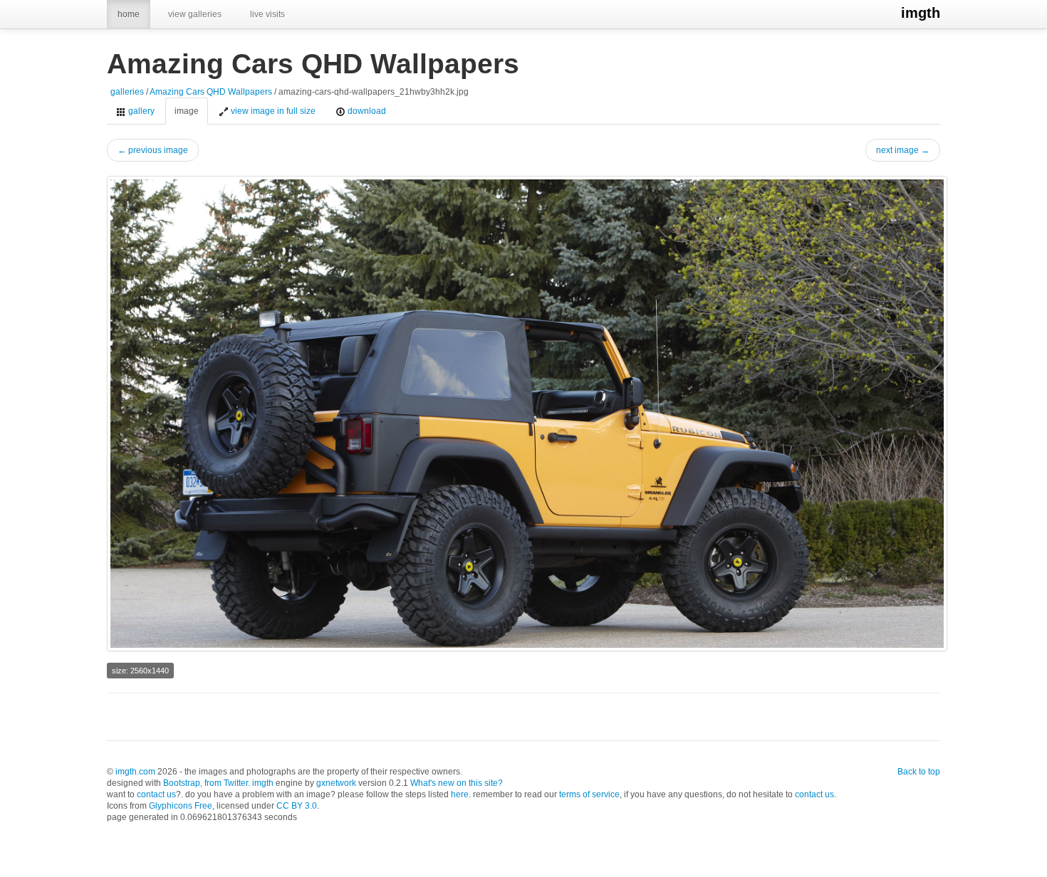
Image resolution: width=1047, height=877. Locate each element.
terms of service (589, 794)
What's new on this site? (456, 783)
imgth (920, 13)
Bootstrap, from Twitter (205, 783)
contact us (156, 794)
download (365, 111)
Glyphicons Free (180, 806)
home (129, 14)
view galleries (195, 14)
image (186, 111)
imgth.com (135, 772)
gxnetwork (336, 783)
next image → (902, 150)
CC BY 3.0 (296, 806)
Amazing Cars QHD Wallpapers (211, 92)
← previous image (153, 150)
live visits (267, 14)
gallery (140, 111)
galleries (127, 92)
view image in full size (272, 111)
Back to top (918, 772)
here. (461, 794)
